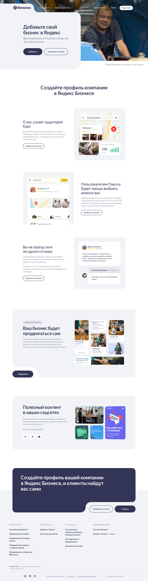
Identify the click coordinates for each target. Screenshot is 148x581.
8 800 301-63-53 (14, 566)
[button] (45, 8)
